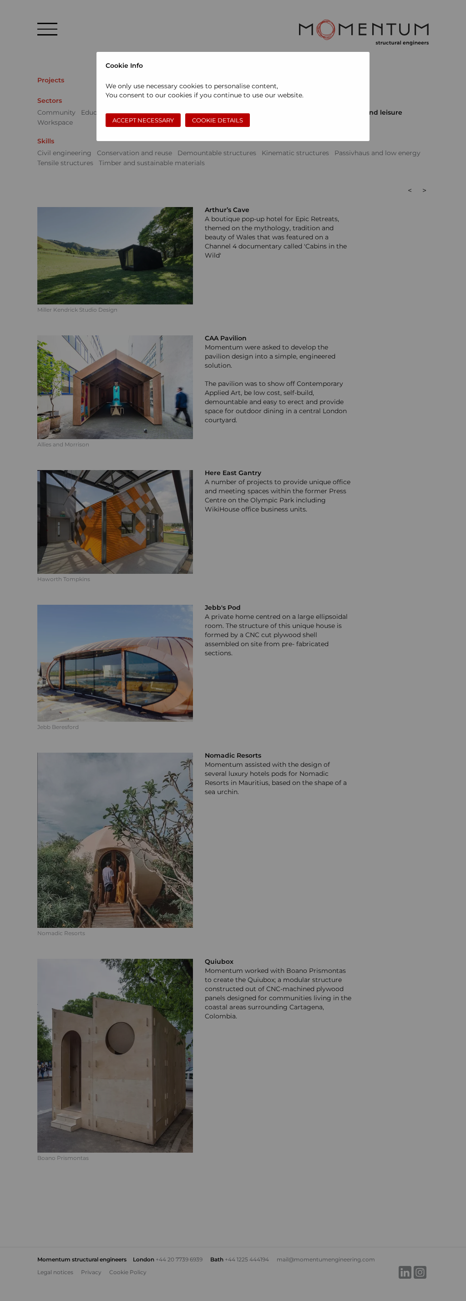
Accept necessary (143, 120)
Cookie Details (217, 120)
